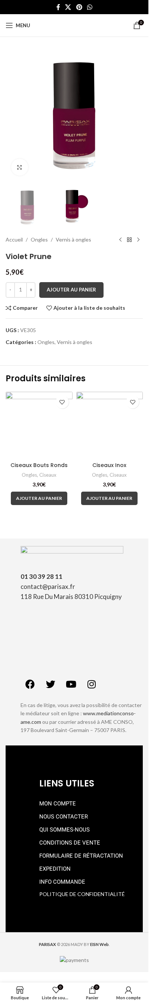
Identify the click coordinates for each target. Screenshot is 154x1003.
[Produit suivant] (138, 240)
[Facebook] (30, 684)
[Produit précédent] (120, 240)
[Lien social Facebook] (58, 7)
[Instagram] (91, 684)
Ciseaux (47, 475)
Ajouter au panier (71, 290)
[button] (39, 498)
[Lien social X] (68, 7)
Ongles (39, 239)
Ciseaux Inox (109, 465)
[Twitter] (50, 684)
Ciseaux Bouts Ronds (39, 465)
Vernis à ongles (73, 239)
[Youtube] (71, 684)
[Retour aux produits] (129, 240)
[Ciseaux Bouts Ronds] (39, 425)
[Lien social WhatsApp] (89, 7)
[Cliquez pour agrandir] (19, 167)
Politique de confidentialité (82, 894)
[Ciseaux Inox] (109, 425)
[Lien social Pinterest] (79, 7)
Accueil (14, 239)
